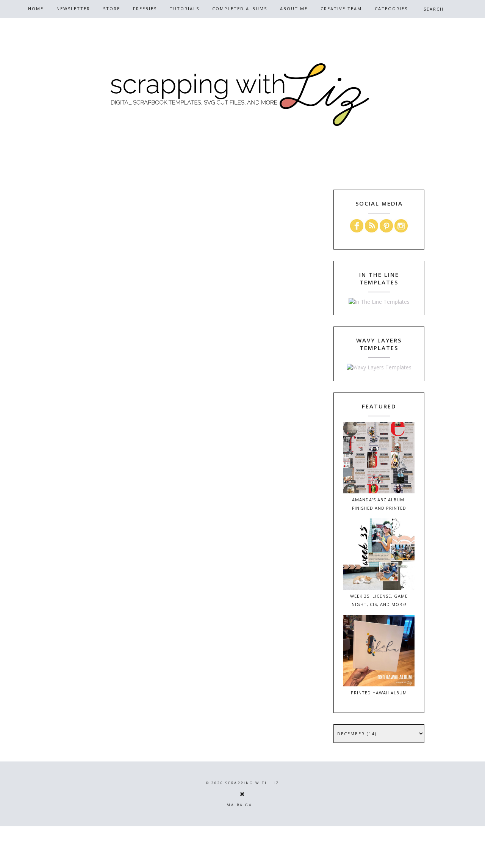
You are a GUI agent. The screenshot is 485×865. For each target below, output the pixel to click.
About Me (294, 8)
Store (111, 8)
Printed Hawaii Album (379, 692)
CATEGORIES (391, 8)
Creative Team (341, 8)
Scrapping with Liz (252, 782)
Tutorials (184, 8)
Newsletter (73, 8)
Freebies (145, 8)
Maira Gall (242, 804)
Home (36, 8)
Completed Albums (239, 8)
